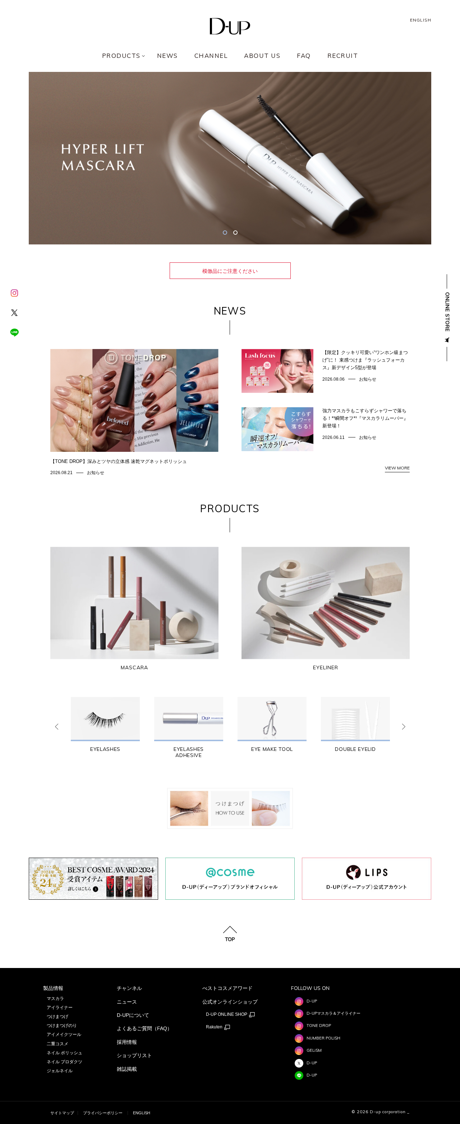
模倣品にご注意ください (230, 271)
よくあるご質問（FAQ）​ (144, 1028)
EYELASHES (105, 749)
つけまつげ (57, 1016)
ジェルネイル (60, 1070)
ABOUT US (262, 55)
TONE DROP (319, 1025)
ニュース (127, 1002)
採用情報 (127, 1042)
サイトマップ (62, 1113)
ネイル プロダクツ (64, 1061)
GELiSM (314, 1050)
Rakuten (215, 1026)
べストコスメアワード (227, 988)
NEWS (167, 55)
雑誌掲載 (127, 1069)
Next (403, 727)
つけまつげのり (62, 1025)
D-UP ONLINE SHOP (227, 1014)
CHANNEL (211, 55)
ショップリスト (134, 1055)
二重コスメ (57, 1043)
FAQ (304, 55)
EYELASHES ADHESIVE (189, 752)
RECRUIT (342, 55)
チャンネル (129, 988)
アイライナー (60, 1007)
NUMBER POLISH (323, 1038)
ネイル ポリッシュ (64, 1052)
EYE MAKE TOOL (272, 749)
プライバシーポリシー (103, 1113)
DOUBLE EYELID (355, 749)
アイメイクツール (64, 1034)
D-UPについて (133, 1015)
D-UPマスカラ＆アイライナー (333, 1013)
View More (397, 468)
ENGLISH (420, 20)
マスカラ (55, 998)
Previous (56, 727)
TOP (230, 939)
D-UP (312, 1001)
